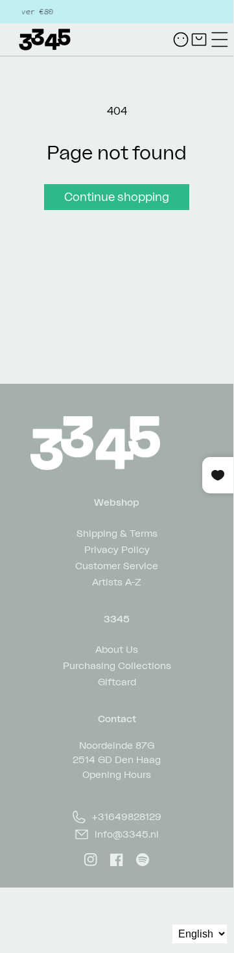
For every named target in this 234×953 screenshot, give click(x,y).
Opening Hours (116, 774)
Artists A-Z (116, 581)
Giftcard (117, 681)
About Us (116, 648)
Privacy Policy (117, 548)
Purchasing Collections (117, 664)
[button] (220, 39)
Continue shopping (116, 196)
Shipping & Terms (117, 532)
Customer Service (116, 565)
